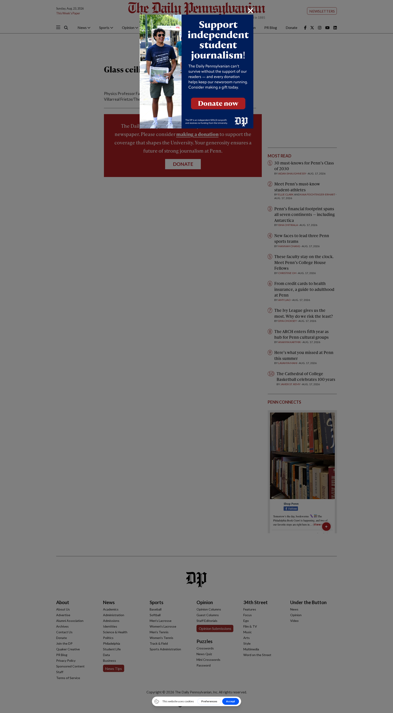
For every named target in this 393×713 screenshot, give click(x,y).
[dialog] (196, 356)
